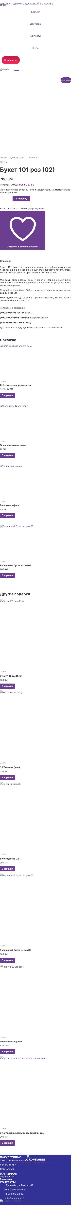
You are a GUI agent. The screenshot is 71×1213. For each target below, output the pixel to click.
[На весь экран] (20, 1207)
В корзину (21, 198)
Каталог (35, 12)
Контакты (35, 35)
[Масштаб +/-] (6, 1207)
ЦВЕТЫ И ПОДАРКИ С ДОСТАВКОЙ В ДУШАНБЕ (26, 3)
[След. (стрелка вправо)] (20, 1211)
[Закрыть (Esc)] (48, 1207)
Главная (4, 157)
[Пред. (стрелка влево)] (6, 1211)
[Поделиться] (34, 1207)
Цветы (13, 157)
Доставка (35, 24)
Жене (41, 208)
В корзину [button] (7, 395)
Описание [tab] (5, 261)
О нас (35, 48)
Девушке (32, 208)
